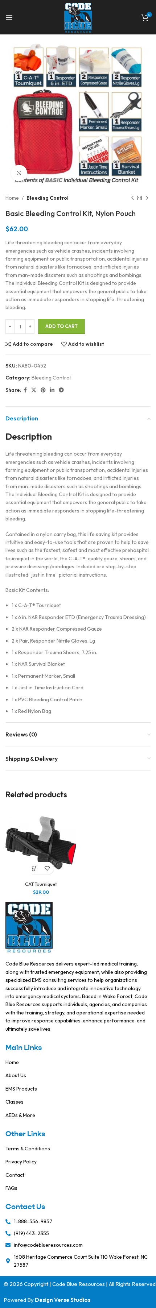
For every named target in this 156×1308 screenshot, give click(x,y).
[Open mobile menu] (9, 17)
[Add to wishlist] (47, 868)
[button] (34, 868)
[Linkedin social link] (52, 390)
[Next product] (147, 198)
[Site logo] (78, 16)
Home (12, 198)
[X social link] (33, 390)
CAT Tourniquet (41, 884)
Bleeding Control (47, 198)
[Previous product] (132, 198)
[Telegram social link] (61, 390)
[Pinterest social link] (43, 390)
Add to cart (61, 326)
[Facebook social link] (25, 390)
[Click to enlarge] (19, 173)
